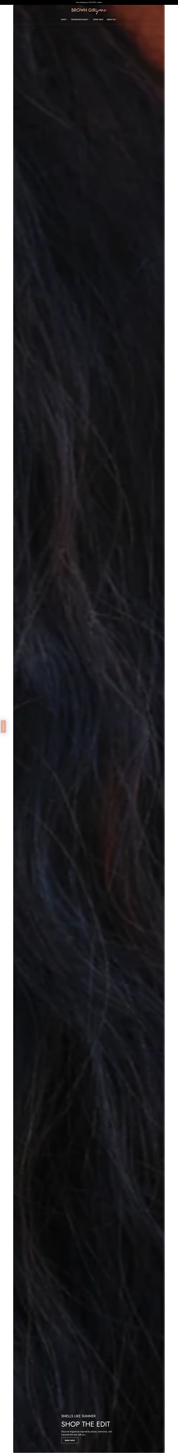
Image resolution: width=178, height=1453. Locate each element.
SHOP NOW (70, 1440)
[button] (8, 11)
